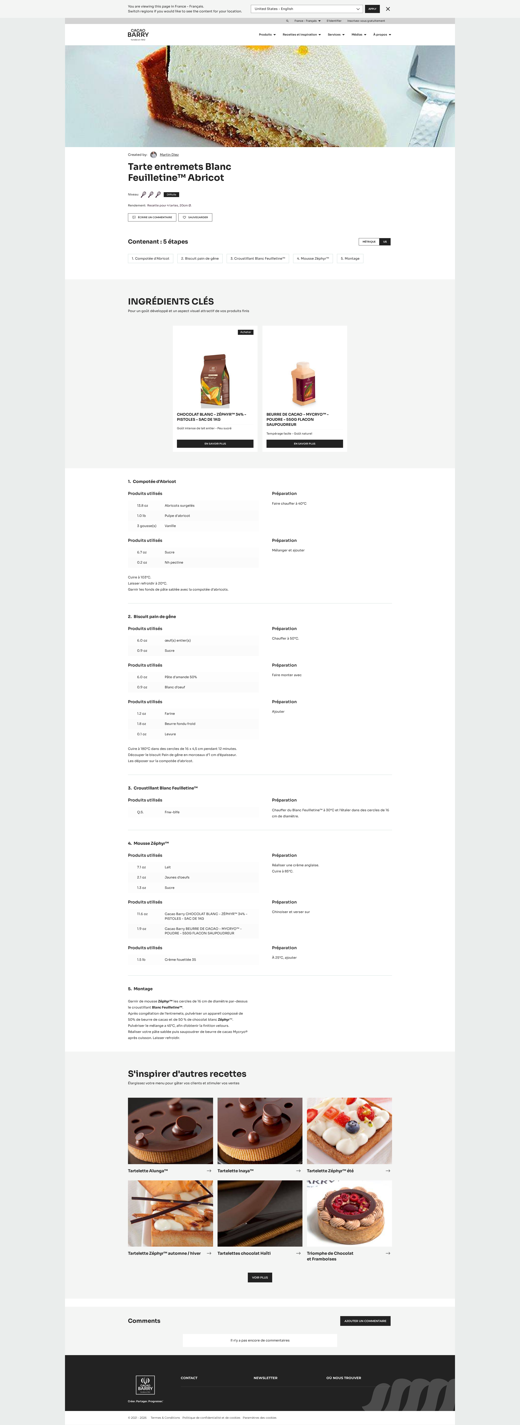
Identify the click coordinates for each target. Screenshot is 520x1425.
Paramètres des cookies (259, 1418)
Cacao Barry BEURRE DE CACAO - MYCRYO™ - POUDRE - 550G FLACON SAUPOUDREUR (203, 931)
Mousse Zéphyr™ (315, 258)
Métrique (369, 241)
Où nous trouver (343, 1378)
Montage (352, 258)
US (385, 241)
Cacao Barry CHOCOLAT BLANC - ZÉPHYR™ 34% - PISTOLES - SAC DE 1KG (206, 916)
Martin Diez (169, 155)
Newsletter (265, 1378)
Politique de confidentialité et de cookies (211, 1418)
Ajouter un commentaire (365, 1321)
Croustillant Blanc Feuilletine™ (259, 258)
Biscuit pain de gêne (202, 258)
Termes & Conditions (165, 1418)
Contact (189, 1378)
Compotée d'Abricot (152, 258)
